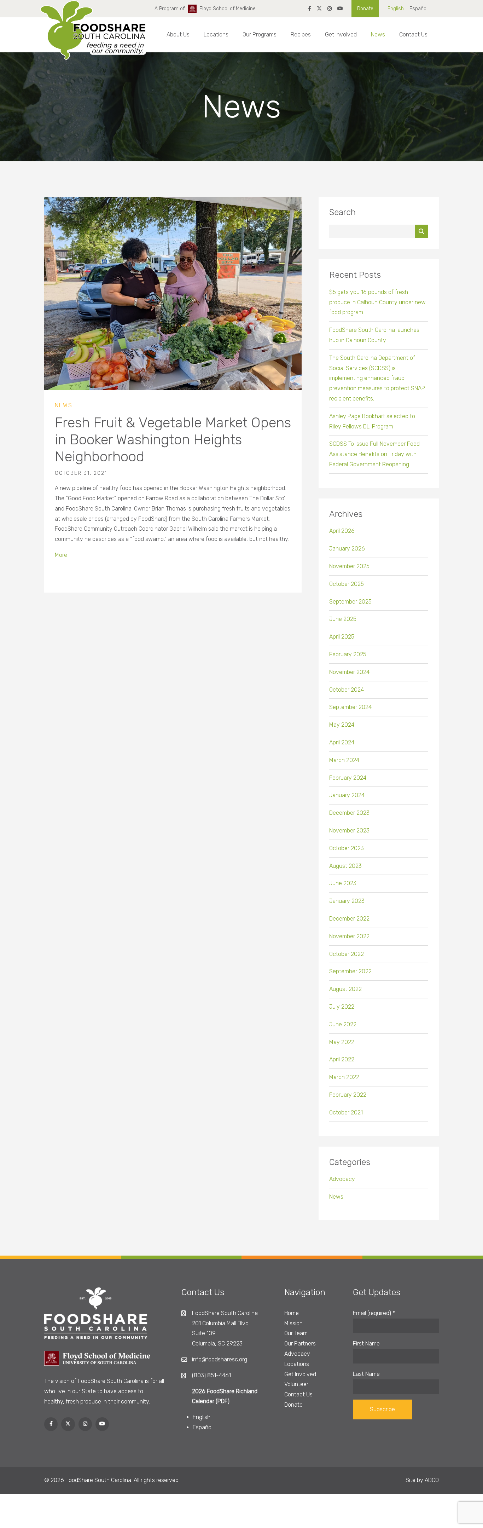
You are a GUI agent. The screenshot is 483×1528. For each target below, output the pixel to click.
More (61, 555)
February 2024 (347, 777)
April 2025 (341, 636)
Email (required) (374, 1313)
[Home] (93, 36)
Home (291, 1313)
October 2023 (346, 848)
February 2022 (347, 1094)
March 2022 (344, 1077)
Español (418, 9)
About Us (178, 34)
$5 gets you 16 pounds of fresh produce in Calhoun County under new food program (377, 302)
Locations (216, 34)
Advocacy (342, 1179)
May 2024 (341, 724)
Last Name (366, 1374)
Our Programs (260, 34)
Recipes (301, 34)
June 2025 (342, 619)
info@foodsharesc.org (219, 1359)
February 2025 (347, 654)
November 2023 (349, 830)
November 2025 (349, 566)
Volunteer (296, 1384)
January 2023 (347, 901)
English (396, 9)
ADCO (432, 1480)
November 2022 (349, 936)
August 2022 (345, 989)
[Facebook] (309, 8)
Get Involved (341, 34)
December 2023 (349, 812)
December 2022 (349, 918)
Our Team (296, 1333)
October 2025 (346, 584)
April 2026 (342, 530)
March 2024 (344, 760)
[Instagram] (329, 8)
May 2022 (341, 1042)
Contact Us (413, 34)
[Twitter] (319, 8)
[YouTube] (340, 8)
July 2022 (341, 1006)
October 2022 (346, 954)
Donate (365, 9)
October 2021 (346, 1112)
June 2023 (342, 883)
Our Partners (300, 1343)
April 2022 (341, 1059)
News (378, 34)
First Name (366, 1343)
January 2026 (347, 548)
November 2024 (349, 672)
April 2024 (341, 742)
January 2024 (347, 795)
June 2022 (342, 1024)
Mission (293, 1323)
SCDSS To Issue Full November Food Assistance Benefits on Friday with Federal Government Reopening (374, 454)
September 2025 (350, 601)
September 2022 (350, 971)
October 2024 (346, 689)
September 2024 (350, 707)
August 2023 (345, 866)
